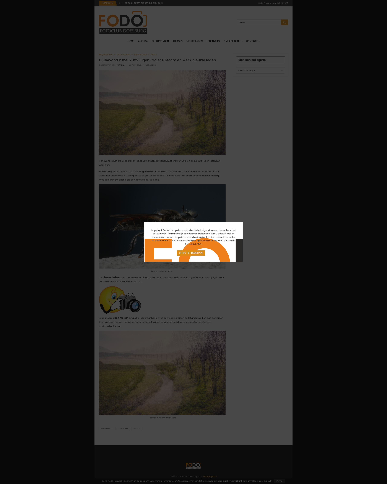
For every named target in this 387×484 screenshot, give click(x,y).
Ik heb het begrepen (191, 253)
